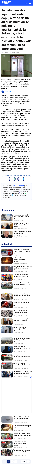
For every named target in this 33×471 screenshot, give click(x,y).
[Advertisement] (16, 396)
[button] (9, 179)
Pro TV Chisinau (18, 186)
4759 (23, 461)
